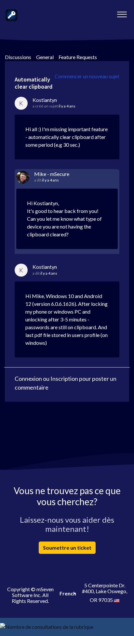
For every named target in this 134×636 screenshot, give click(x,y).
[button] (121, 12)
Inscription (64, 378)
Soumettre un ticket (67, 547)
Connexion (28, 378)
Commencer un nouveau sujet (87, 76)
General (45, 57)
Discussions (18, 57)
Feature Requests (78, 57)
